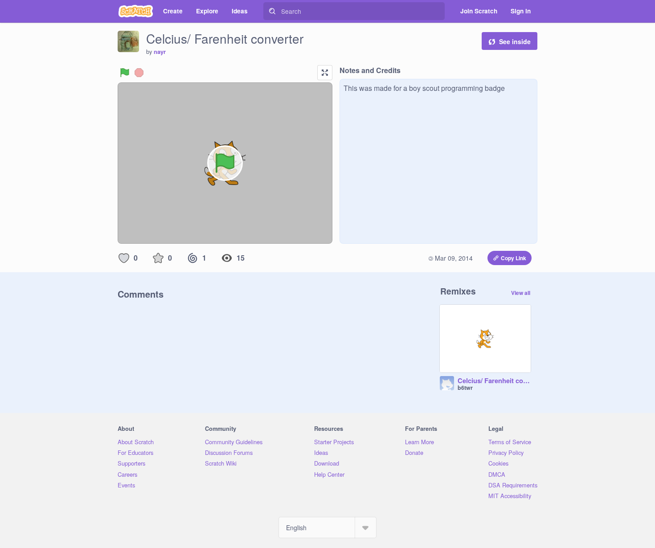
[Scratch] (136, 11)
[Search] (272, 11)
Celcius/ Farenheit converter (494, 381)
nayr (160, 52)
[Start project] (125, 72)
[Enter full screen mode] (324, 72)
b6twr (465, 388)
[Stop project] (139, 72)
